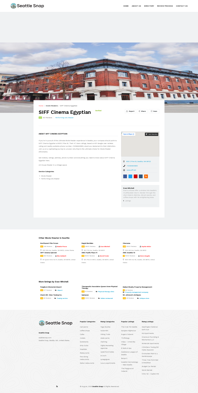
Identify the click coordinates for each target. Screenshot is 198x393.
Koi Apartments (148, 333)
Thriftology (125, 338)
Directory (149, 6)
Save (155, 111)
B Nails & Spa (126, 348)
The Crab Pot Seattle (129, 327)
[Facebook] (125, 176)
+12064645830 (132, 166)
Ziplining (104, 342)
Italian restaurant (107, 298)
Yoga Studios (105, 327)
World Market (147, 370)
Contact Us (182, 6)
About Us (136, 6)
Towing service (62, 298)
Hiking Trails (105, 334)
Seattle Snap (97, 386)
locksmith (104, 331)
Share (143, 111)
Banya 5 (124, 358)
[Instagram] (52, 386)
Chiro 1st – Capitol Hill (150, 374)
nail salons (84, 327)
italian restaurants (87, 363)
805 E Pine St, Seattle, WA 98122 (138, 161)
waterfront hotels (107, 352)
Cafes (82, 334)
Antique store (144, 298)
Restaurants (84, 353)
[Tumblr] (141, 176)
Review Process (165, 6)
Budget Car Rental (149, 366)
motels (82, 338)
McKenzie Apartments (150, 343)
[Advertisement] (62, 27)
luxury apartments (108, 363)
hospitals (83, 349)
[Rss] (57, 386)
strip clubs (84, 345)
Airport (59, 290)
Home (126, 6)
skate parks (105, 338)
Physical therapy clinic (106, 291)
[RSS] (146, 176)
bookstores (84, 342)
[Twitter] (130, 176)
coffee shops (85, 331)
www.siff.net (131, 170)
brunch (103, 356)
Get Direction (152, 134)
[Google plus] (135, 176)
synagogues (105, 359)
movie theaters (52, 106)
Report (131, 111)
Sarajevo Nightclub (128, 331)
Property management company (136, 292)
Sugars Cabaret (127, 334)
